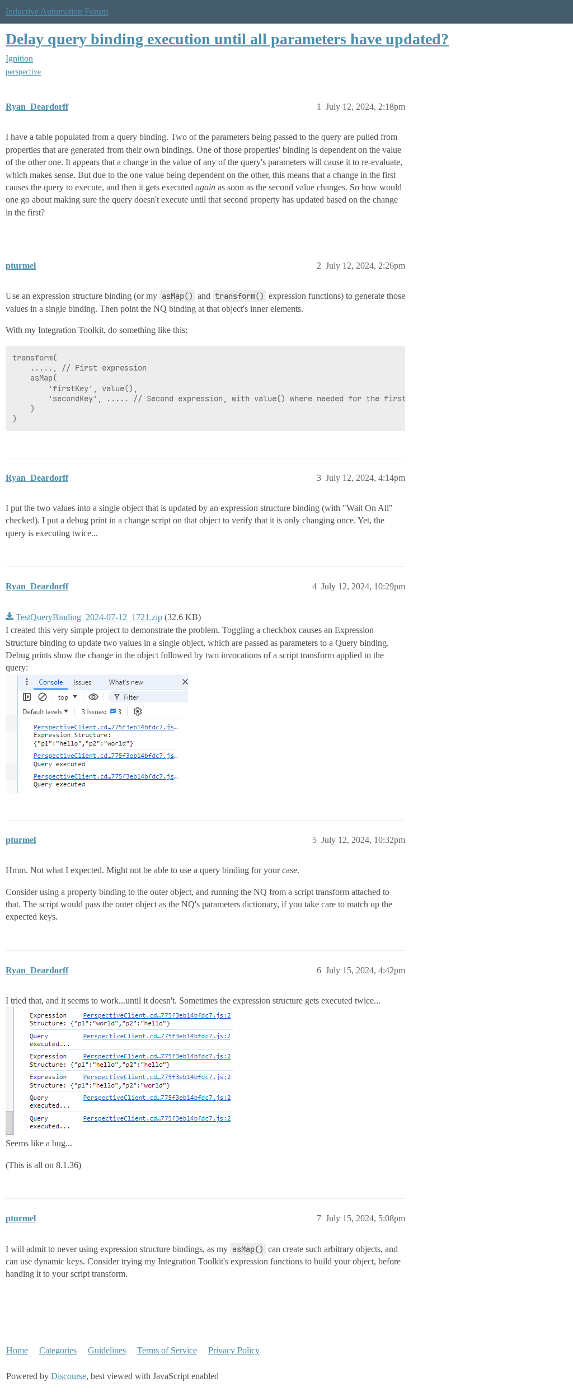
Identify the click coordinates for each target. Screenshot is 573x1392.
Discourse (68, 1376)
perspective (23, 72)
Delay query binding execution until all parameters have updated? (227, 39)
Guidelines (107, 1350)
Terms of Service (167, 1350)
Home (17, 1350)
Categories (58, 1350)
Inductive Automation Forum (57, 11)
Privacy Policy (234, 1350)
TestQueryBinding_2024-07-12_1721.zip (89, 617)
